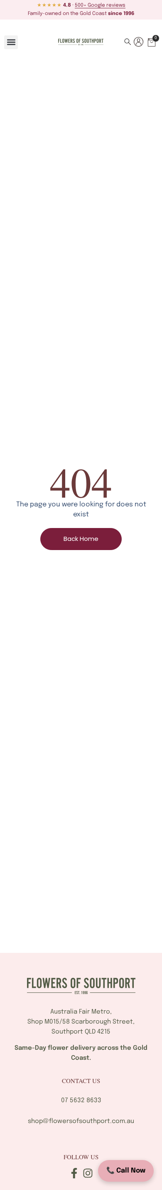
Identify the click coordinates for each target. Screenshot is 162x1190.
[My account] (138, 42)
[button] (11, 42)
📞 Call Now (125, 1170)
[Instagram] (88, 1173)
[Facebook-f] (74, 1173)
